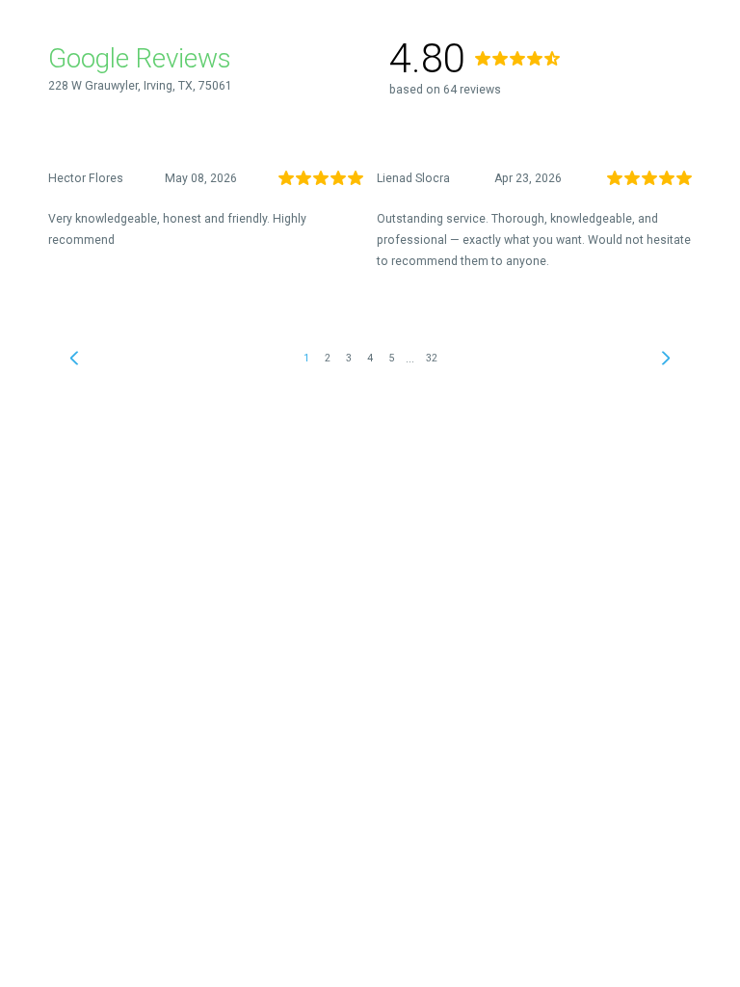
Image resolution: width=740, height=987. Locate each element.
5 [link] (391, 358)
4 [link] (370, 358)
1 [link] (306, 358)
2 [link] (327, 358)
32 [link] (431, 358)
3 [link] (349, 358)
